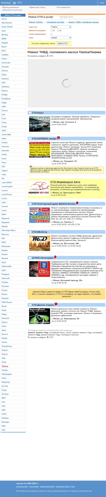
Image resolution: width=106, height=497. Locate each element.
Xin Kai (5, 386)
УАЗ (3, 430)
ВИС (4, 398)
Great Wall (6, 134)
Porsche (5, 286)
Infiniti (4, 154)
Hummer (5, 146)
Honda (4, 142)
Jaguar (5, 170)
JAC (3, 166)
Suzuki (4, 354)
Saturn (4, 322)
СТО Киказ (37, 113)
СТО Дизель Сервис (42, 305)
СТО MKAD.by (39, 232)
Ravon (4, 294)
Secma (5, 334)
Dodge (4, 94)
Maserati (5, 218)
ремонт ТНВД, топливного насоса (83, 22)
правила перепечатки (47, 487)
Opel (4, 270)
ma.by (5, 2)
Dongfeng (6, 98)
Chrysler (5, 67)
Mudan (5, 250)
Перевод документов (10, 7)
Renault (5, 298)
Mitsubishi (6, 246)
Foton (4, 122)
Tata (3, 358)
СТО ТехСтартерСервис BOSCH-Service (53, 204)
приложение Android (63, 487)
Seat (4, 330)
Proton (4, 290)
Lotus (4, 210)
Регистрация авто (63, 7)
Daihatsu (5, 86)
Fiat (3, 114)
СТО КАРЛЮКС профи (44, 139)
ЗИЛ (3, 410)
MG (3, 238)
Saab (4, 310)
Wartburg (6, 382)
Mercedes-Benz (8, 230)
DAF (4, 83)
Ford (4, 118)
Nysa (4, 262)
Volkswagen (7, 374)
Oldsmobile (6, 266)
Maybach (6, 222)
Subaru (5, 350)
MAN (4, 214)
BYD (4, 51)
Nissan (5, 254)
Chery (4, 59)
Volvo (4, 378)
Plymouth (6, 278)
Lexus (4, 198)
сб (54, 30)
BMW (4, 39)
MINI (4, 242)
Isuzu (4, 158)
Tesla (4, 362)
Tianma (5, 366)
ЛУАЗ (4, 414)
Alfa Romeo (7, 23)
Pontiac (5, 282)
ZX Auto (5, 394)
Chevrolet (6, 63)
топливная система (55, 22)
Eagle (4, 102)
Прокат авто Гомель (37, 7)
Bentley (5, 35)
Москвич (5, 422)
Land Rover (7, 194)
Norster (5, 258)
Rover (4, 306)
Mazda (5, 226)
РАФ (4, 426)
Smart (4, 342)
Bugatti (5, 43)
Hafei (4, 138)
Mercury (5, 234)
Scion (4, 326)
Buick (4, 47)
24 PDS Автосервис (42, 258)
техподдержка (34, 487)
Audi (4, 31)
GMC (4, 130)
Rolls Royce (7, 302)
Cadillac (5, 55)
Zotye (4, 390)
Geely (4, 126)
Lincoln (5, 206)
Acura (4, 19)
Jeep (4, 174)
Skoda (4, 338)
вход (102, 3)
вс (60, 30)
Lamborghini (7, 186)
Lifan (4, 202)
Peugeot (5, 274)
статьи (73, 487)
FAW (4, 106)
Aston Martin (7, 27)
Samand (5, 318)
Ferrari (5, 110)
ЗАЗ (3, 406)
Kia (3, 178)
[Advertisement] (53, 456)
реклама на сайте (22, 487)
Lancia (4, 190)
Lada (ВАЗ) (7, 182)
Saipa (4, 314)
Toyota (4, 370)
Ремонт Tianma (36, 22)
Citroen (5, 71)
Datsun (5, 90)
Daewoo (5, 79)
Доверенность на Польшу (12, 10)
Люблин (5, 418)
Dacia (4, 75)
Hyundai (5, 150)
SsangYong (7, 346)
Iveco (4, 162)
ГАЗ (3, 402)
